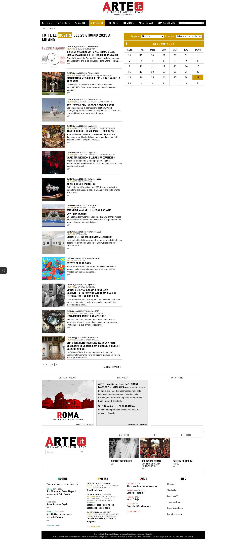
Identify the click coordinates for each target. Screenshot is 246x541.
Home (48, 23)
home (44, 28)
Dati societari (99, 534)
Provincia (169, 36)
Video (130, 23)
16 (129, 71)
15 (197, 66)
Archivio (169, 23)
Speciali (147, 23)
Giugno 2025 (164, 44)
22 (197, 71)
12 (163, 66)
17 (141, 71)
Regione (135, 36)
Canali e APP (172, 496)
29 (163, 55)
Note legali (109, 534)
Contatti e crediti (174, 514)
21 (186, 71)
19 (163, 71)
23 (129, 77)
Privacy (116, 534)
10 (141, 66)
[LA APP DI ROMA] (68, 424)
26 (129, 55)
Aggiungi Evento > (113, 367)
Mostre (98, 23)
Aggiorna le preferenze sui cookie (140, 534)
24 (141, 77)
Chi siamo (171, 484)
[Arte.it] (123, 7)
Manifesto (171, 490)
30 (175, 55)
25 (152, 77)
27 (141, 55)
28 (152, 55)
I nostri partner (173, 502)
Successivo (201, 43)
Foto (115, 23)
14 (186, 66)
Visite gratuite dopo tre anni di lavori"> (62, 489)
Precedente (127, 43)
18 (152, 71)
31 (186, 55)
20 (175, 71)
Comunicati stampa (175, 508)
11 (152, 66)
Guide (82, 23)
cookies (124, 534)
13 (175, 66)
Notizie (65, 23)
